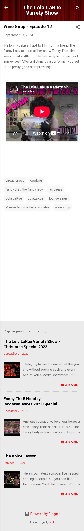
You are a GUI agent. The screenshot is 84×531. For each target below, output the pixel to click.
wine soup (62, 207)
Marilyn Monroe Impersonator (27, 207)
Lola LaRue (14, 198)
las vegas (55, 189)
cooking (36, 181)
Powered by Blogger (45, 514)
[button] (77, 27)
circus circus (15, 181)
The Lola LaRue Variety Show (42, 10)
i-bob (51, 522)
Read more (70, 385)
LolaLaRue (35, 198)
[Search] (77, 9)
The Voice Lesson (20, 456)
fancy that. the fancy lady (24, 189)
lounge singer (59, 198)
